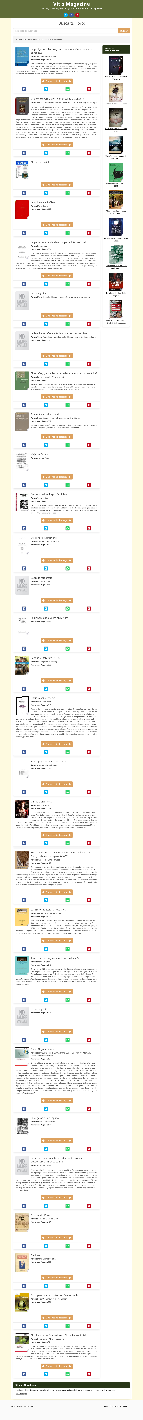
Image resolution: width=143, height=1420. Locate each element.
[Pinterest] (77, 15)
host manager (21, 1394)
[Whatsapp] (67, 89)
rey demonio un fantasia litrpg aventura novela (74, 1390)
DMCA (106, 1406)
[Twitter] (66, 15)
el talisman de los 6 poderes (27, 1390)
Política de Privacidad (118, 1406)
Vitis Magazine (71, 3)
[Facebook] (71, 15)
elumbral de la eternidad (105, 1390)
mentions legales (47, 1390)
